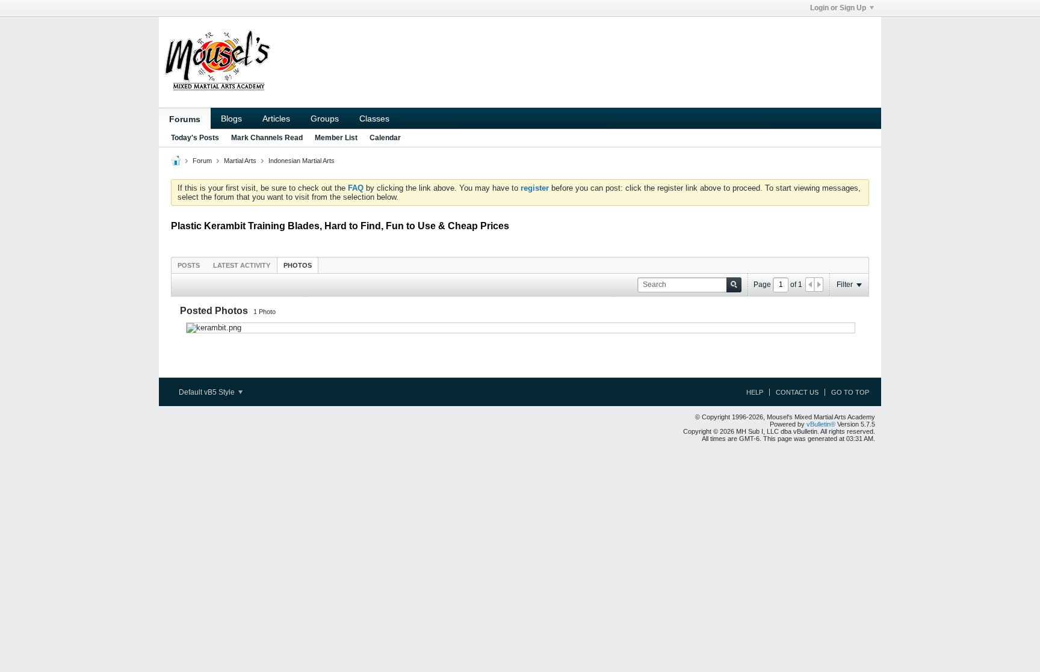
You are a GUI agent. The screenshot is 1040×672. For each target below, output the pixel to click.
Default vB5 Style (208, 392)
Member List (336, 138)
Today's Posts (195, 138)
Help (754, 392)
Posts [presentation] (189, 265)
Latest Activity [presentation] (241, 265)
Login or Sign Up (838, 8)
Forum (202, 160)
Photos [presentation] (297, 265)
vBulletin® (820, 424)
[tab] (188, 265)
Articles (276, 118)
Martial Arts (240, 160)
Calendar (385, 138)
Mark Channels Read (267, 138)
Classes (374, 118)
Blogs (231, 118)
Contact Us (797, 392)
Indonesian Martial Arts (301, 160)
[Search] (733, 284)
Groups (325, 118)
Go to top (850, 392)
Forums (184, 119)
